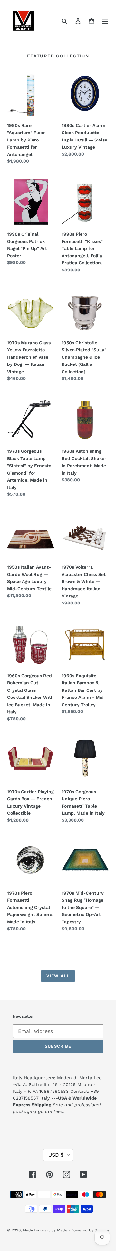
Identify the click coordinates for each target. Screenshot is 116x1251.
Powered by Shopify (90, 1230)
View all (57, 975)
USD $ (56, 1155)
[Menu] (105, 21)
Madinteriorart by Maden (46, 1230)
